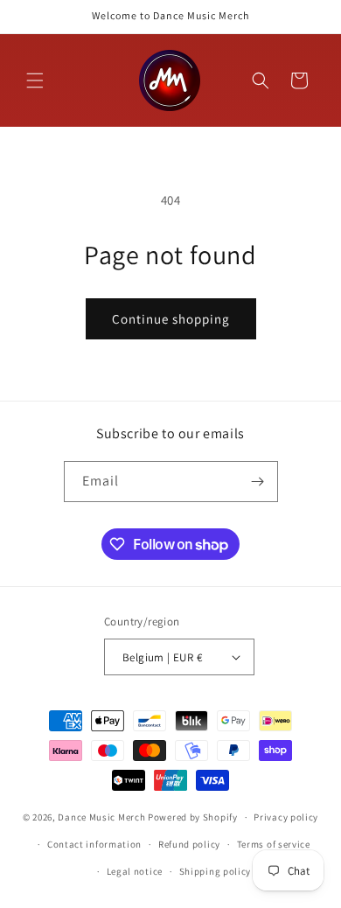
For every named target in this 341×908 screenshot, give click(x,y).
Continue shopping (171, 319)
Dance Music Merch (101, 817)
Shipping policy (215, 871)
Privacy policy (286, 817)
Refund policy (189, 844)
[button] (35, 80)
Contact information (94, 844)
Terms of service (273, 844)
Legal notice (135, 871)
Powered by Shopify (193, 817)
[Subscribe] (258, 481)
